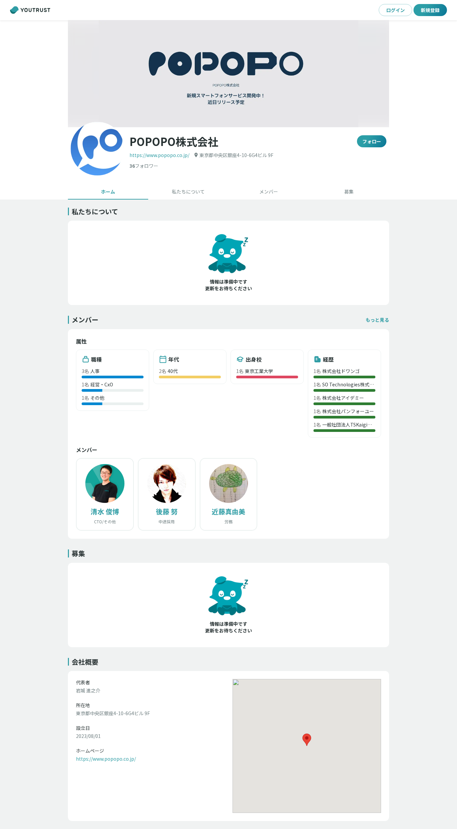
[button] (228, 73)
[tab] (108, 191)
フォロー (371, 141)
